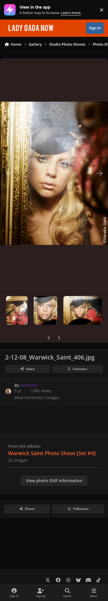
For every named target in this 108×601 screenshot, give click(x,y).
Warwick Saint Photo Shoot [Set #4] (52, 453)
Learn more (11, 10)
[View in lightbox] (54, 173)
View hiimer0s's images (36, 397)
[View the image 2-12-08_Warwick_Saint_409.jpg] (45, 310)
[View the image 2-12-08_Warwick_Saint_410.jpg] (17, 310)
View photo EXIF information (54, 480)
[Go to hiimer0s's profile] (8, 392)
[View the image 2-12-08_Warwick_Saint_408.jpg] (82, 310)
